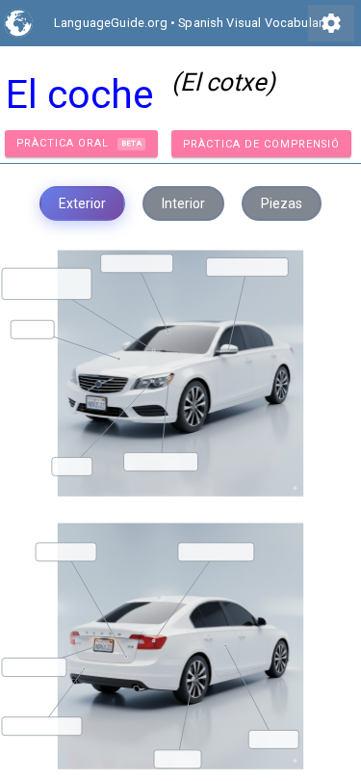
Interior (183, 203)
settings (331, 23)
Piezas (281, 203)
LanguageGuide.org (111, 22)
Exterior (82, 203)
